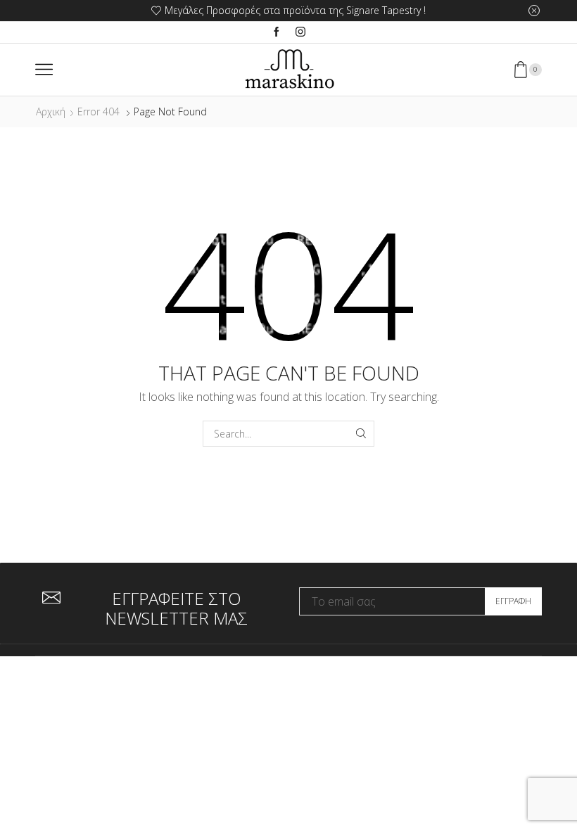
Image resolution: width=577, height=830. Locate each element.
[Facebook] (276, 32)
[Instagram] (300, 32)
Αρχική (50, 111)
